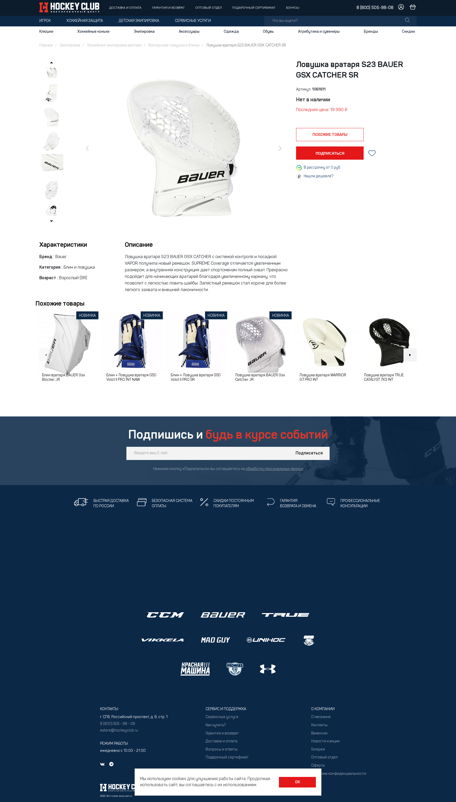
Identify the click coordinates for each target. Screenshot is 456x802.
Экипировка (144, 32)
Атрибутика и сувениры (319, 32)
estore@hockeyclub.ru (119, 731)
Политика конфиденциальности (338, 774)
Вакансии (319, 733)
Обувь (268, 32)
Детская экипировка (139, 21)
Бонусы (292, 8)
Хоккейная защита (84, 21)
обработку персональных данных (274, 469)
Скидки (408, 32)
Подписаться (309, 453)
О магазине (321, 717)
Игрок (45, 21)
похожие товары (330, 135)
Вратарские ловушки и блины (174, 46)
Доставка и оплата (125, 8)
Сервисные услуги (193, 21)
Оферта (318, 766)
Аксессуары (189, 32)
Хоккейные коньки (93, 32)
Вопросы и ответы (222, 750)
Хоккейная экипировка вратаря (114, 46)
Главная (46, 46)
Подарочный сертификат (254, 8)
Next (410, 355)
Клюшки (46, 32)
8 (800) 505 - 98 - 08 (117, 724)
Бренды (371, 32)
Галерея (318, 750)
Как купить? (216, 725)
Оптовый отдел (208, 8)
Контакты (319, 725)
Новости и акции (325, 741)
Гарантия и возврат (168, 8)
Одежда (231, 32)
